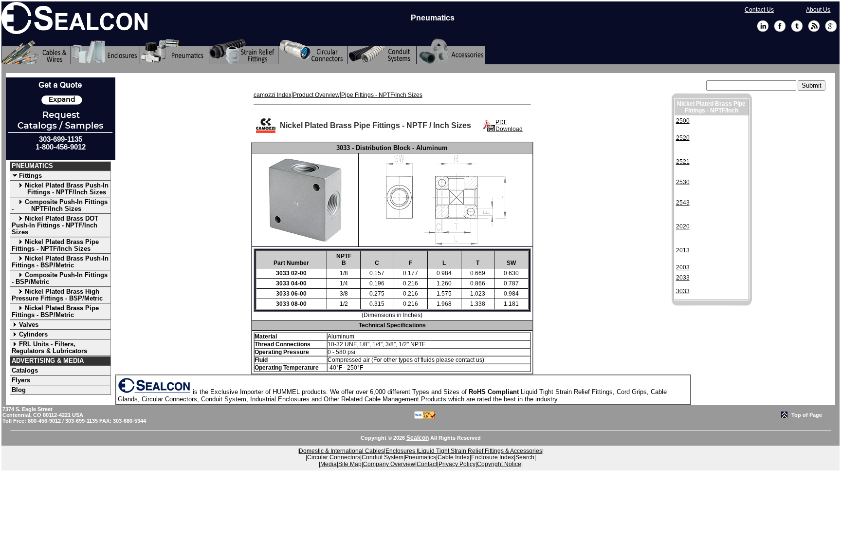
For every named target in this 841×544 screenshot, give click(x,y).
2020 (683, 226)
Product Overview (316, 95)
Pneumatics (420, 457)
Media (328, 464)
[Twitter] (797, 30)
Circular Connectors (333, 457)
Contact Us (759, 9)
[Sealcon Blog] (814, 30)
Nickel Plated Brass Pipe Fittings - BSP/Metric (55, 311)
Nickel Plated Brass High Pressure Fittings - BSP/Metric (57, 295)
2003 (683, 267)
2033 (683, 277)
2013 (683, 250)
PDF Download (509, 125)
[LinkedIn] (763, 30)
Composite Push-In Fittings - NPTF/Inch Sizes (60, 205)
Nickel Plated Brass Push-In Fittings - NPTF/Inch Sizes (60, 189)
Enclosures (401, 451)
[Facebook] (780, 30)
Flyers (21, 380)
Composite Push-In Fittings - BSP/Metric (60, 278)
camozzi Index (273, 95)
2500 (683, 120)
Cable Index (454, 457)
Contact (427, 464)
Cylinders (33, 334)
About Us (818, 9)
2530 (683, 182)
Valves (28, 324)
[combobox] (751, 85)
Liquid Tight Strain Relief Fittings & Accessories (480, 451)
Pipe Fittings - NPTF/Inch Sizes (381, 95)
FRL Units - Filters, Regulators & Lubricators (49, 347)
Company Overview (389, 464)
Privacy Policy (457, 464)
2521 (683, 161)
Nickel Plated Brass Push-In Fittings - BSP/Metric (60, 262)
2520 (683, 137)
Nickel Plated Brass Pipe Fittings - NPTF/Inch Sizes (55, 245)
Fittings (30, 175)
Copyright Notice (499, 464)
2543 (683, 202)
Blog (19, 390)
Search (524, 457)
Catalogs (25, 370)
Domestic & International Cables (341, 451)
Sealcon (417, 437)
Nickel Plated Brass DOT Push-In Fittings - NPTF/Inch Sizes (55, 225)
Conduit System (382, 457)
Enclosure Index (492, 457)
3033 (683, 291)
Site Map (350, 464)
